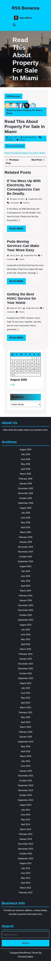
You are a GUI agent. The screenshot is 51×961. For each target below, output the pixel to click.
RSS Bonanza (25, 8)
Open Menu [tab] (26, 18)
